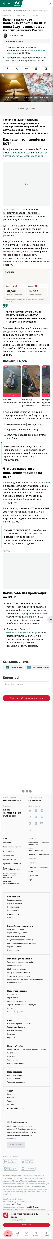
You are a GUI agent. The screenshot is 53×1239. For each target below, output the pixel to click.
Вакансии (32, 863)
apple (28, 1161)
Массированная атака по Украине (21, 943)
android (10, 1161)
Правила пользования (12, 864)
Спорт (10, 1091)
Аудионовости (13, 914)
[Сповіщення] (50, 3)
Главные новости (14, 900)
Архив (30, 871)
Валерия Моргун (16, 35)
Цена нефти (12, 994)
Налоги (10, 1008)
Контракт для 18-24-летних (18, 972)
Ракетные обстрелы (15, 929)
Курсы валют (12, 998)
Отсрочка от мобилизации (18, 976)
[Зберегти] (46, 69)
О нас (5, 838)
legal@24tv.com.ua (33, 1207)
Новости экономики (22, 11)
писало (45, 482)
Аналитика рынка (14, 1075)
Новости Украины (14, 904)
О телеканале (8, 851)
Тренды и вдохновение (17, 1082)
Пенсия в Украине (15, 1012)
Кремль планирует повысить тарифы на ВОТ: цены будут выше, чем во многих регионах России (41, 11)
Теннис (10, 1101)
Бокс (9, 1094)
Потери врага (13, 950)
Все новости (13, 897)
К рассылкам (16, 1145)
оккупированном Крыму (33, 613)
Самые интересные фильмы (19, 1024)
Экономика (7, 11)
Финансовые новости (16, 1001)
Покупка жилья (13, 1079)
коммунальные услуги (15, 251)
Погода (10, 917)
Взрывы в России (14, 947)
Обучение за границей (16, 1063)
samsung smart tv (28, 1168)
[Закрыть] (48, 1214)
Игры (30, 880)
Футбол (10, 1098)
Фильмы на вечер (14, 1031)
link (30, 810)
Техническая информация (38, 854)
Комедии (11, 1034)
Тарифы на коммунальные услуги (21, 1005)
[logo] (17, 3)
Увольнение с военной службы (20, 962)
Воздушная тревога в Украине (20, 940)
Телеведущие (8, 855)
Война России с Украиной (20, 926)
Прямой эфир (13, 907)
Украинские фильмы (16, 1027)
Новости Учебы (15, 1046)
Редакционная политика (13, 847)
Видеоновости (13, 910)
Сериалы (11, 1037)
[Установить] (26, 1219)
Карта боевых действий (17, 933)
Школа (10, 1053)
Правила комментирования (35, 849)
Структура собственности (38, 867)
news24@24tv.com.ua (12, 800)
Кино (9, 1020)
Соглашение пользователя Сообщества (39, 843)
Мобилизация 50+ (14, 966)
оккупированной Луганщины (23, 632)
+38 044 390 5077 (35, 800)
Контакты (32, 859)
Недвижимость (14, 1072)
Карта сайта (33, 875)
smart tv (10, 1168)
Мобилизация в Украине (19, 959)
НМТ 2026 (11, 1056)
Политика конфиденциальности (11, 869)
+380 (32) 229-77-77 (18, 1204)
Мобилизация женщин (16, 969)
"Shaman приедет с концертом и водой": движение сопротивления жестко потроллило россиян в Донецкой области (24, 214)
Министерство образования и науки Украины (26, 1049)
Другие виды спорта (15, 1108)
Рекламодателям (9, 859)
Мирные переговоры (16, 936)
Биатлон (10, 1104)
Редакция (7, 843)
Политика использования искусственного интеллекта (13, 875)
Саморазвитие (13, 1060)
